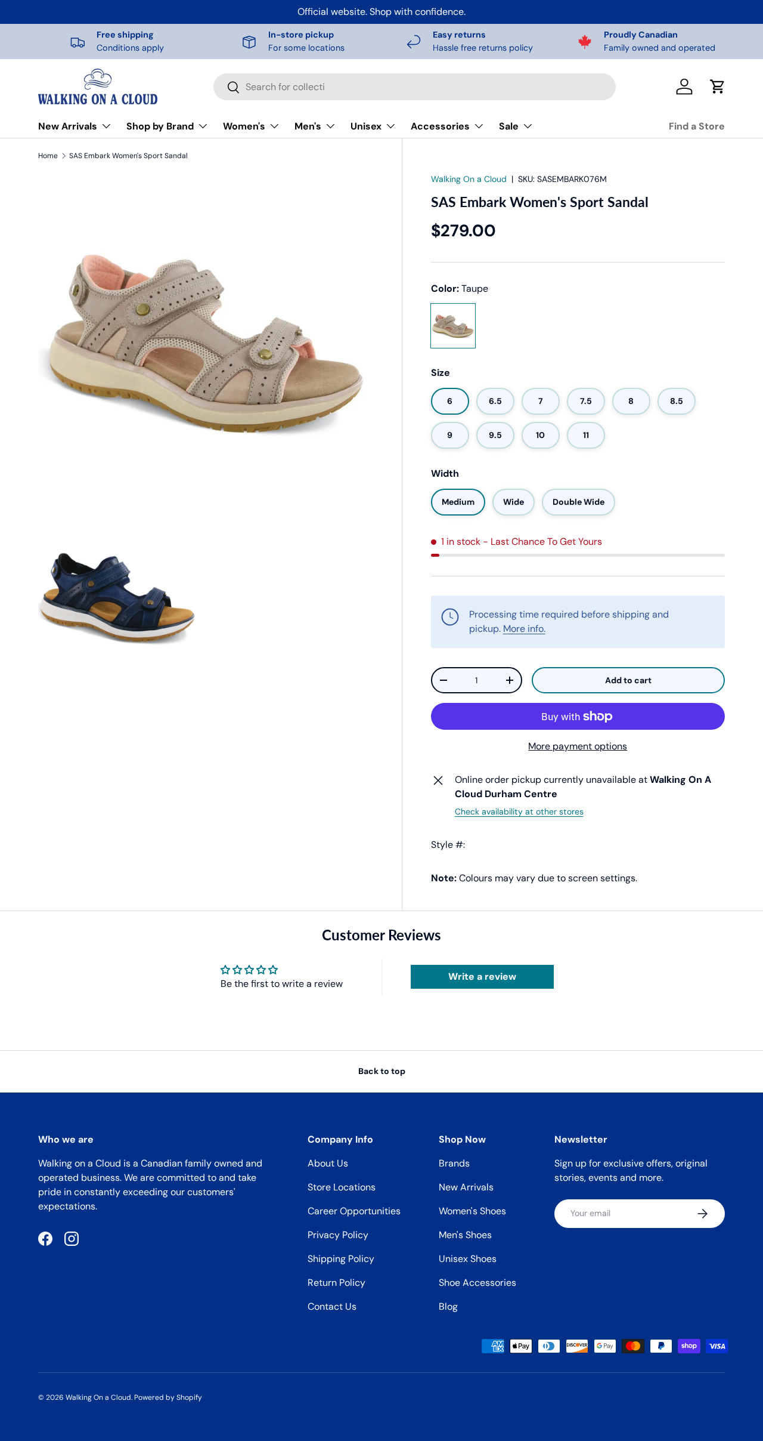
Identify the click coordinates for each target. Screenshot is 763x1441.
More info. (524, 628)
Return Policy (336, 1282)
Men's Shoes (465, 1235)
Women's (244, 126)
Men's (307, 126)
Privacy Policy (338, 1235)
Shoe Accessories (477, 1282)
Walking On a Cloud (469, 179)
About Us (328, 1163)
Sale (509, 126)
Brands (454, 1163)
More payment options (577, 746)
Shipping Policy (341, 1258)
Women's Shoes (472, 1211)
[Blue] (504, 326)
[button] (718, 86)
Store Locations (342, 1187)
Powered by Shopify (168, 1397)
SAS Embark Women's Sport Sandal (128, 155)
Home (48, 155)
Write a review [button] (482, 976)
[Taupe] (453, 326)
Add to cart (628, 680)
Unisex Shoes (468, 1258)
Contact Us (332, 1306)
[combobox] (414, 86)
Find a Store (697, 126)
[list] (205, 428)
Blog (448, 1306)
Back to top (381, 1071)
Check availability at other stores (519, 812)
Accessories (440, 126)
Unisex (366, 126)
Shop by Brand (160, 126)
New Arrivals (67, 126)
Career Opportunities (354, 1211)
